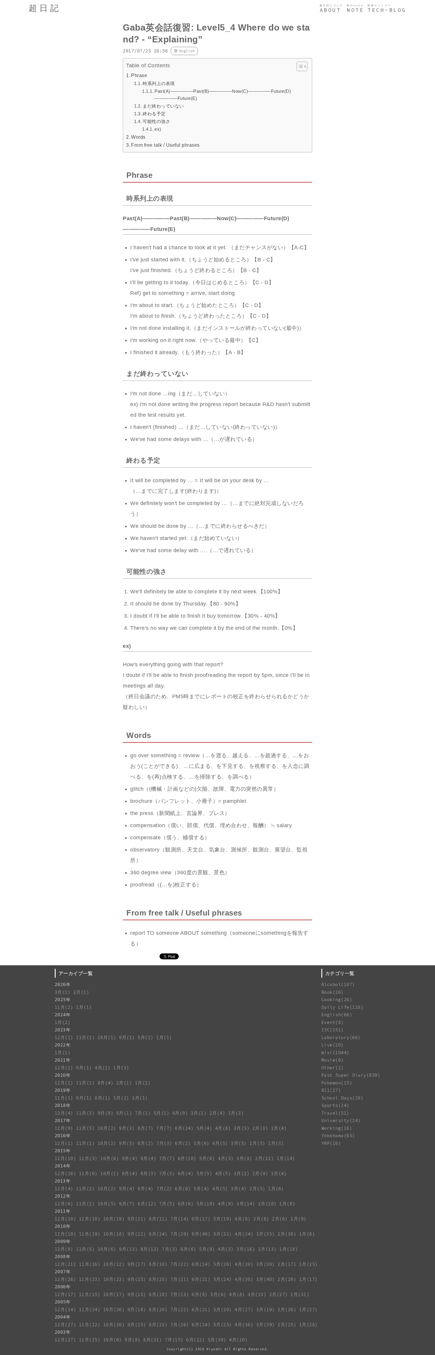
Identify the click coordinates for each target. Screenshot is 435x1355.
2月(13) (267, 1249)
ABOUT (330, 10)
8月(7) (146, 1128)
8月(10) (158, 1264)
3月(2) (242, 1173)
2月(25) (287, 1324)
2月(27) (278, 1294)
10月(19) (114, 1219)
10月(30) (114, 1324)
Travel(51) (335, 1113)
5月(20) (222, 1309)
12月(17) (65, 1294)
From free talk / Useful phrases (165, 145)
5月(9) (207, 1249)
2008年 (63, 1256)
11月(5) (85, 1128)
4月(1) (103, 1067)
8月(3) (149, 1173)
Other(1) (332, 1067)
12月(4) (64, 1113)
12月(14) (65, 1309)
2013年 (63, 1181)
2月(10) (267, 1204)
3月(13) (257, 1294)
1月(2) (63, 1022)
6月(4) (186, 1173)
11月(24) (90, 1309)
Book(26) (332, 992)
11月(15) (90, 1294)
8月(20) (158, 1309)
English (187, 51)
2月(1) (81, 992)
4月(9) (180, 1113)
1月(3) (121, 1067)
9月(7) (127, 1204)
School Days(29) (342, 1098)
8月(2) (146, 1143)
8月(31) (152, 1340)
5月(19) (222, 1219)
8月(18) (158, 1294)
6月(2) (183, 1143)
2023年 (63, 1030)
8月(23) (158, 1279)
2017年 (63, 1120)
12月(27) (65, 1324)
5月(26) (222, 1264)
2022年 (63, 1045)
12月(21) (65, 1264)
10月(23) (114, 1279)
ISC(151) (332, 1030)
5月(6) (202, 1143)
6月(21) (201, 1279)
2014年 (63, 1166)
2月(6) (280, 1219)
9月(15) (137, 1294)
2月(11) (264, 1158)
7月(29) (179, 1234)
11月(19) (90, 1234)
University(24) (341, 1120)
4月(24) (244, 1234)
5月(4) (204, 1128)
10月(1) (107, 1037)
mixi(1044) (335, 1052)
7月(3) (164, 1143)
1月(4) (279, 1128)
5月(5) (204, 1173)
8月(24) (158, 1234)
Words (138, 137)
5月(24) (222, 1279)
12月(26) (65, 1173)
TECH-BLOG (387, 10)
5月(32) (222, 1234)
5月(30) (217, 1340)
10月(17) (114, 1294)
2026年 (63, 984)
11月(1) (85, 1037)
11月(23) (90, 1279)
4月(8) (223, 1128)
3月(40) (265, 1279)
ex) (157, 129)
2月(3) (260, 1128)
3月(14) (245, 1204)
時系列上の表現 (159, 83)
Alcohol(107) (338, 984)
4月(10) (238, 1340)
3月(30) (265, 1264)
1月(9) (299, 1219)
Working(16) (336, 1128)
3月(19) (265, 1309)
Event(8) (332, 1022)
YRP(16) (331, 1143)
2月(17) (287, 1264)
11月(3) (85, 1113)
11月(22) (90, 1324)
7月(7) (164, 1128)
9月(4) (130, 1158)
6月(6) (183, 1188)
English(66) (336, 1014)
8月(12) (147, 1204)
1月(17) (308, 1279)
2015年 (63, 1150)
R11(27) (331, 1090)
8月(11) (158, 1219)
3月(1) (63, 992)
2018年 (63, 1105)
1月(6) (276, 1188)
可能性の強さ (156, 121)
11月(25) (90, 1340)
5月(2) (121, 1098)
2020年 (63, 1075)
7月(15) (174, 1340)
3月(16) (245, 1249)
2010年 (63, 1226)
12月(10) (65, 1158)
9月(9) (106, 1113)
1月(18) (288, 1249)
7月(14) (179, 1219)
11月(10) (90, 1219)
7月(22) (179, 1264)
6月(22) (195, 1340)
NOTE (355, 10)
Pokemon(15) (336, 1083)
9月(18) (137, 1309)
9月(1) (127, 1037)
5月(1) (146, 1037)
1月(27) (308, 1309)
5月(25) (222, 1324)
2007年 (63, 1271)
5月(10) (205, 1204)
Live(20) (332, 1045)
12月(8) (64, 1249)
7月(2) (164, 1188)
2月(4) (217, 1113)
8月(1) (103, 1098)
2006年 (63, 1287)
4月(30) (244, 1279)
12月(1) (64, 1037)
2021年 (63, 1060)
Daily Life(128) (342, 1007)
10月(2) (107, 1128)
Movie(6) (332, 1060)
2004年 (63, 1317)
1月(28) (308, 1324)
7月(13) (179, 1294)
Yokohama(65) (338, 1135)
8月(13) (150, 1249)
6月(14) (201, 1264)
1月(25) (308, 1264)
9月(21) (137, 1219)
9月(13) (128, 1249)
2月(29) (287, 1279)
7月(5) (167, 1204)
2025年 (63, 999)
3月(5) (242, 1128)
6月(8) (200, 1294)
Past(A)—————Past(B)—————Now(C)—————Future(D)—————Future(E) (222, 95)
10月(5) (107, 1204)
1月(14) (286, 1158)
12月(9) (64, 1128)
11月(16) (90, 1264)
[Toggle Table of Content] (299, 66)
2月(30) (287, 1234)
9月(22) (137, 1234)
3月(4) (239, 1188)
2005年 (63, 1302)
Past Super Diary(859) (351, 1075)
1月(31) (300, 1294)
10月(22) (114, 1264)
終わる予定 (154, 113)
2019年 (63, 1090)
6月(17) (201, 1219)
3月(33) (265, 1234)
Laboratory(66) (341, 1037)
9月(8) (133, 1340)
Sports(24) (335, 1105)
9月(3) (127, 1128)
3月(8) (244, 1158)
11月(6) (88, 1173)
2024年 (63, 1014)
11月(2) (64, 1007)
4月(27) (244, 1309)
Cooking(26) (336, 999)
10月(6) (109, 1158)
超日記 (45, 8)
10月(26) (114, 1309)
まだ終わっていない (163, 105)
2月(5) (257, 1143)
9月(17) (137, 1264)
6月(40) (201, 1234)
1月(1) (84, 1007)
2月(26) (287, 1309)
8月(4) (106, 1083)
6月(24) (184, 1128)
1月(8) (287, 1204)
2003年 (63, 1332)
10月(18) (114, 1234)
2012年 (63, 1196)
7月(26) (179, 1324)
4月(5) (220, 1143)
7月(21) (179, 1279)
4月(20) (244, 1264)
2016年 (63, 1135)
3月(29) (265, 1324)
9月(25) (137, 1279)
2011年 (63, 1211)
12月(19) (65, 1234)
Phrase (139, 75)
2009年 (63, 1241)
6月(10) (187, 1158)
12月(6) (64, 1204)
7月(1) (143, 1113)
